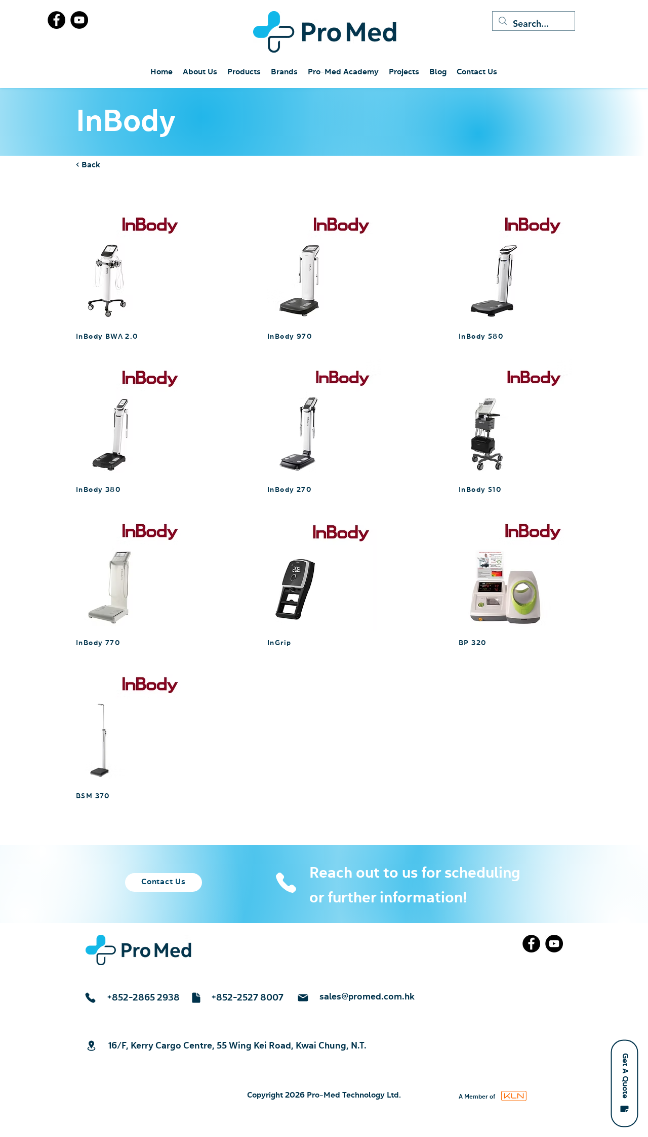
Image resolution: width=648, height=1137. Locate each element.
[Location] (91, 1046)
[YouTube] (79, 20)
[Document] (195, 998)
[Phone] (286, 883)
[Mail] (302, 998)
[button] (624, 1083)
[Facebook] (56, 20)
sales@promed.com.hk (367, 997)
